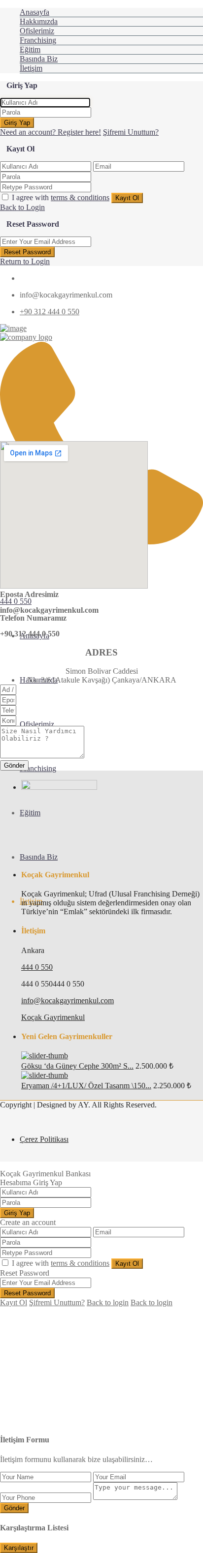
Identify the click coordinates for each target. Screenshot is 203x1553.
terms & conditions (80, 197)
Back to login (108, 1302)
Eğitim (30, 49)
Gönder (14, 1508)
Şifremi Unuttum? (131, 132)
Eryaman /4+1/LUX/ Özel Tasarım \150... (86, 1085)
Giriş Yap (17, 122)
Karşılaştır (19, 1548)
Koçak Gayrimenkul (53, 1017)
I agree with (60, 197)
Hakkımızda (39, 21)
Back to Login (22, 207)
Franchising (38, 40)
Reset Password (27, 252)
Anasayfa (34, 12)
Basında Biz (39, 59)
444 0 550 (16, 601)
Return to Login (25, 261)
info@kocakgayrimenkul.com (67, 1000)
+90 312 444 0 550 (49, 311)
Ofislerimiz (37, 31)
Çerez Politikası (44, 1139)
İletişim (31, 68)
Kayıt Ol (127, 198)
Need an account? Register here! (50, 132)
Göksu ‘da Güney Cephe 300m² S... (77, 1066)
